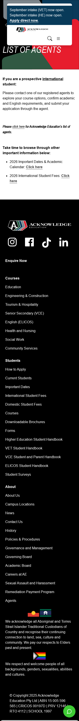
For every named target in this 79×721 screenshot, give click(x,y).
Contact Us (14, 522)
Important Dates (17, 387)
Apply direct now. (24, 20)
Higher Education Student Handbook (34, 439)
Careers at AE (16, 574)
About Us (12, 495)
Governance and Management (28, 548)
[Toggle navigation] (58, 38)
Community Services (21, 348)
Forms (10, 431)
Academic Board (18, 565)
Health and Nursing (20, 331)
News (9, 513)
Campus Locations (19, 504)
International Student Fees (25, 396)
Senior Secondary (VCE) (24, 313)
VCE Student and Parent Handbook (33, 457)
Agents (10, 601)
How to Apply (15, 369)
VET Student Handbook (23, 448)
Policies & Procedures (22, 539)
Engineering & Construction (26, 296)
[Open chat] (69, 711)
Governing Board (18, 557)
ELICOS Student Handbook (26, 466)
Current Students (18, 378)
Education (13, 287)
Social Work (14, 339)
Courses (11, 413)
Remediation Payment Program (29, 592)
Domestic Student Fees (23, 404)
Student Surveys (18, 474)
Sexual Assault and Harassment (30, 583)
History (10, 530)
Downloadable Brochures (25, 422)
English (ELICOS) (19, 322)
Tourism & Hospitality (21, 304)
